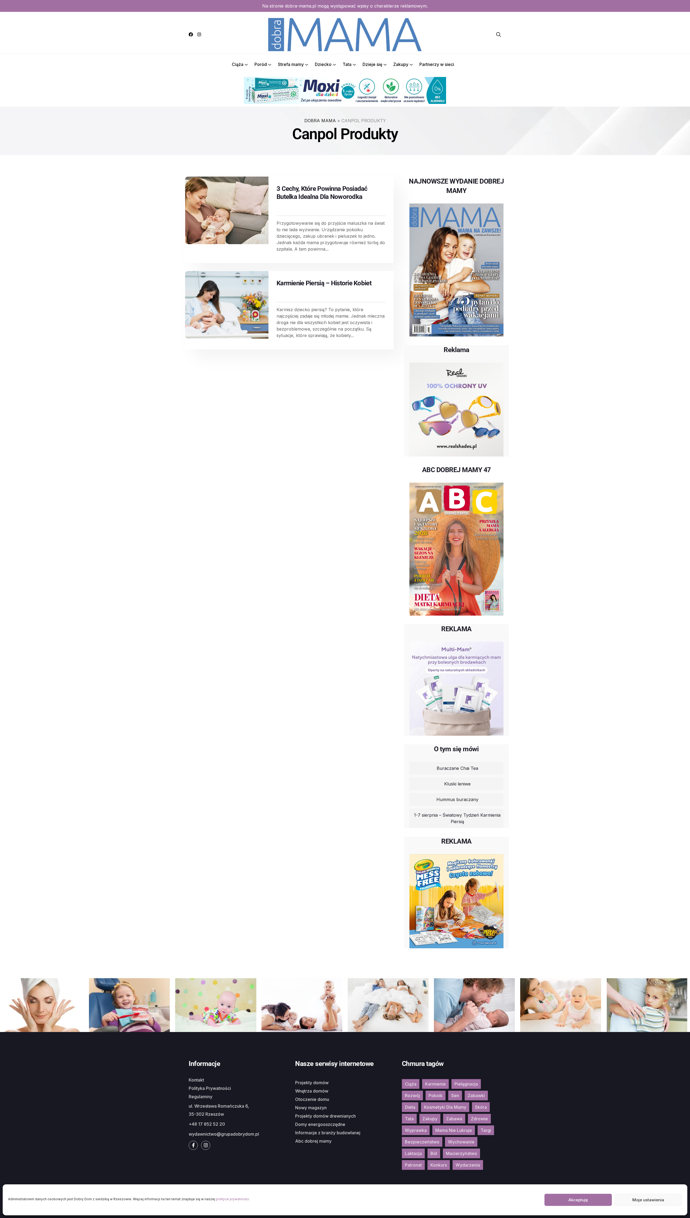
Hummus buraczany (457, 799)
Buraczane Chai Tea (457, 768)
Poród (260, 64)
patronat (413, 1165)
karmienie (435, 1084)
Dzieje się (372, 64)
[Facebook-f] (193, 1145)
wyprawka (416, 1130)
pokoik (436, 1095)
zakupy (429, 1118)
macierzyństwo (461, 1153)
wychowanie (461, 1142)
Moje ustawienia (648, 1199)
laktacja (413, 1153)
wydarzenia (468, 1165)
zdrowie (479, 1118)
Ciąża (237, 64)
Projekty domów (312, 1082)
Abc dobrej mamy (313, 1141)
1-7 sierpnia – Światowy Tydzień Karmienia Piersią (457, 818)
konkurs (438, 1165)
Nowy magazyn (311, 1107)
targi (486, 1130)
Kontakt (196, 1080)
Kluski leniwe (457, 784)
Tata (347, 64)
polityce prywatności (232, 1199)
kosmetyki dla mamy (445, 1107)
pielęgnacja (466, 1084)
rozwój (412, 1095)
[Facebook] (191, 34)
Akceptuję (578, 1199)
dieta (410, 1107)
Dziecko (323, 64)
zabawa (454, 1118)
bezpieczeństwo (422, 1142)
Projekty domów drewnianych (325, 1116)
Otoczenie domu (312, 1099)
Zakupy (400, 64)
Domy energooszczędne (320, 1124)
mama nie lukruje (453, 1130)
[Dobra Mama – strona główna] (345, 34)
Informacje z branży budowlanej (327, 1132)
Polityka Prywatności (210, 1088)
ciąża (410, 1084)
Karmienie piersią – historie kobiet (324, 283)
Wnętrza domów (311, 1091)
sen (455, 1095)
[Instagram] (199, 34)
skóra (481, 1107)
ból (433, 1153)
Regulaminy (200, 1096)
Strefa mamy (291, 64)
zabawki (476, 1095)
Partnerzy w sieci (436, 64)
